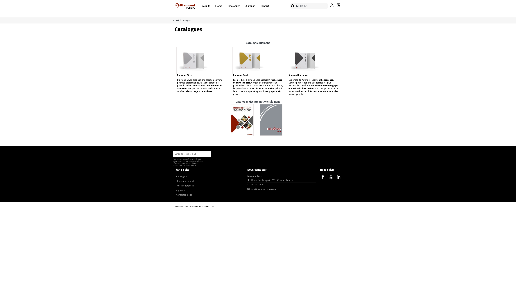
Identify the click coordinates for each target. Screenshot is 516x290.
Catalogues (181, 176)
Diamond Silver (185, 75)
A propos (180, 190)
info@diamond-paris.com (263, 189)
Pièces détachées (185, 185)
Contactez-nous (184, 195)
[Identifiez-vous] (331, 5)
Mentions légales (181, 206)
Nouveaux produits (185, 181)
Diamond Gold (240, 75)
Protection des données (199, 206)
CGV (212, 206)
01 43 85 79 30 (257, 184)
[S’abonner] (208, 154)
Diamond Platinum (298, 75)
